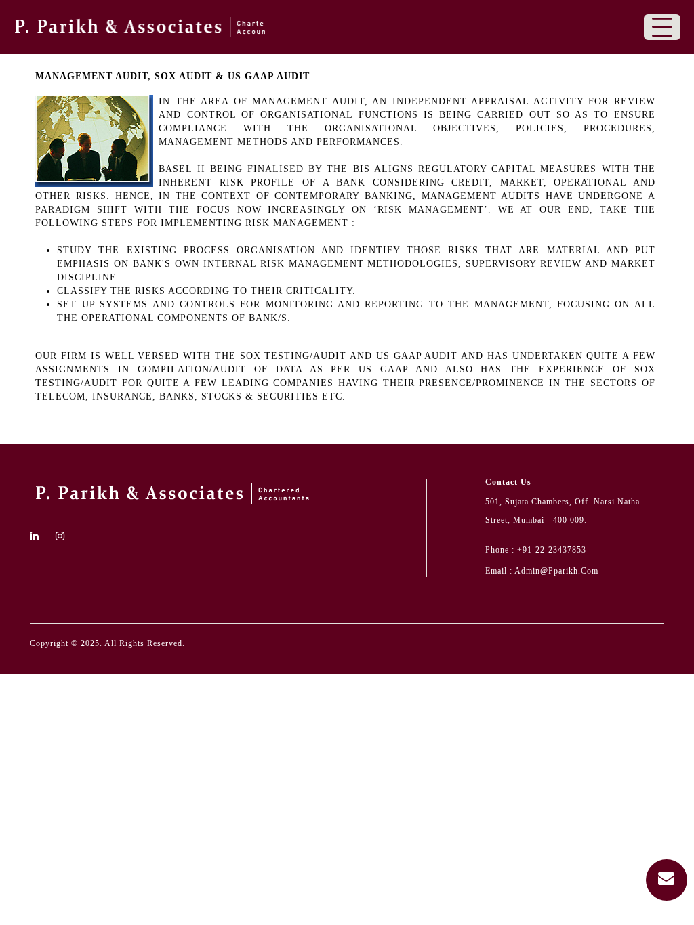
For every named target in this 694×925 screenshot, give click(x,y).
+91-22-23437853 (551, 550)
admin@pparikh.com (556, 571)
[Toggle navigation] (662, 27)
